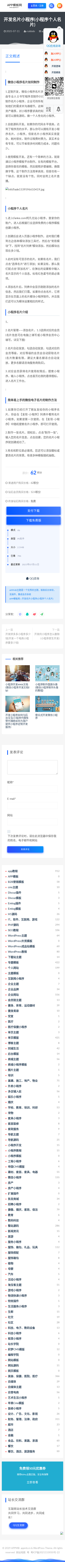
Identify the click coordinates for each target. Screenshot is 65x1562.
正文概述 (12, 56)
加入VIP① (56, 54)
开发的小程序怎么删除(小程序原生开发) (47, 636)
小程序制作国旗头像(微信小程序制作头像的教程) (46, 687)
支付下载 (33, 510)
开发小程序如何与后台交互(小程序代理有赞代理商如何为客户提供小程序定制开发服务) (17, 721)
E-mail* (11, 799)
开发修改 (56, 72)
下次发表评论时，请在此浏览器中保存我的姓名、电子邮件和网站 (32, 838)
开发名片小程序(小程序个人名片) (37, 599)
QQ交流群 (19, 1525)
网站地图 (20, 1552)
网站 (10, 815)
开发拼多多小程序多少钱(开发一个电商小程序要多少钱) (18, 638)
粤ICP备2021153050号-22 (45, 1552)
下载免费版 (33, 520)
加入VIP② (56, 60)
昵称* (10, 782)
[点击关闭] (59, 28)
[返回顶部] (58, 109)
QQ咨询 (34, 578)
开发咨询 (56, 66)
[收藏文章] (20, 614)
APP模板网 (14, 599)
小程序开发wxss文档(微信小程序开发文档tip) (17, 687)
